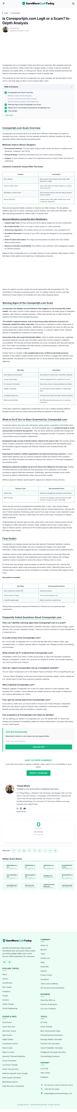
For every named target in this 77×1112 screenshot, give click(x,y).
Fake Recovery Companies (13, 1086)
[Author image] (5, 28)
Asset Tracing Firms (10, 1069)
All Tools (44, 1022)
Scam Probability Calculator (52, 1048)
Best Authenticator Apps (50, 1031)
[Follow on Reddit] (21, 808)
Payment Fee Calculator (50, 1044)
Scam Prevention (9, 1061)
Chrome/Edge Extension (50, 1056)
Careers (44, 971)
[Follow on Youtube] (24, 808)
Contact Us (45, 958)
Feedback (44, 1077)
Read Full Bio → (22, 811)
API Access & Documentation (52, 988)
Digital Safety (7, 1039)
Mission (44, 950)
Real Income (7, 1048)
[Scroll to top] (73, 1103)
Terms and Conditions (49, 984)
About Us (44, 945)
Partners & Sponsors (49, 1004)
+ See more (9, 115)
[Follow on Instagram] (17, 808)
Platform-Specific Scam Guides (15, 1073)
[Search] (73, 3)
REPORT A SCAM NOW (39, 773)
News (4, 974)
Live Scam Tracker (10, 1065)
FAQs (43, 962)
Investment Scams (10, 1044)
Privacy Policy (46, 975)
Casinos (5, 1000)
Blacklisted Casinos (10, 1082)
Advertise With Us (48, 1000)
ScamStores (15, 13)
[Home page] (38, 3)
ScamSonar (7, 1022)
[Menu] (3, 3)
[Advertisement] (38, 49)
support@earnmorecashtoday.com (58, 1093)
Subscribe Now (39, 747)
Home (6, 13)
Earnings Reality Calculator (51, 1039)
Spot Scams (7, 1035)
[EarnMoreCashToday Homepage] (18, 940)
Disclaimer (45, 979)
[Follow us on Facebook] (4, 962)
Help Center (45, 1073)
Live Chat (44, 1069)
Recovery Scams (9, 1031)
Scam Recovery (8, 1027)
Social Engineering (9, 1008)
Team (43, 954)
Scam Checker (46, 1027)
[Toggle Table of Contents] (71, 87)
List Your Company (48, 1009)
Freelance (6, 991)
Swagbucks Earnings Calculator (53, 1052)
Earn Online (7, 987)
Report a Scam (8, 1052)
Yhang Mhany (14, 28)
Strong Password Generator (52, 1035)
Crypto (5, 996)
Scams (5, 979)
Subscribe (45, 967)
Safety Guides (8, 1004)
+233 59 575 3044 (51, 1089)
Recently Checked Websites (13, 1056)
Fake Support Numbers (11, 1078)
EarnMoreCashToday (50, 789)
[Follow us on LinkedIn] (9, 962)
